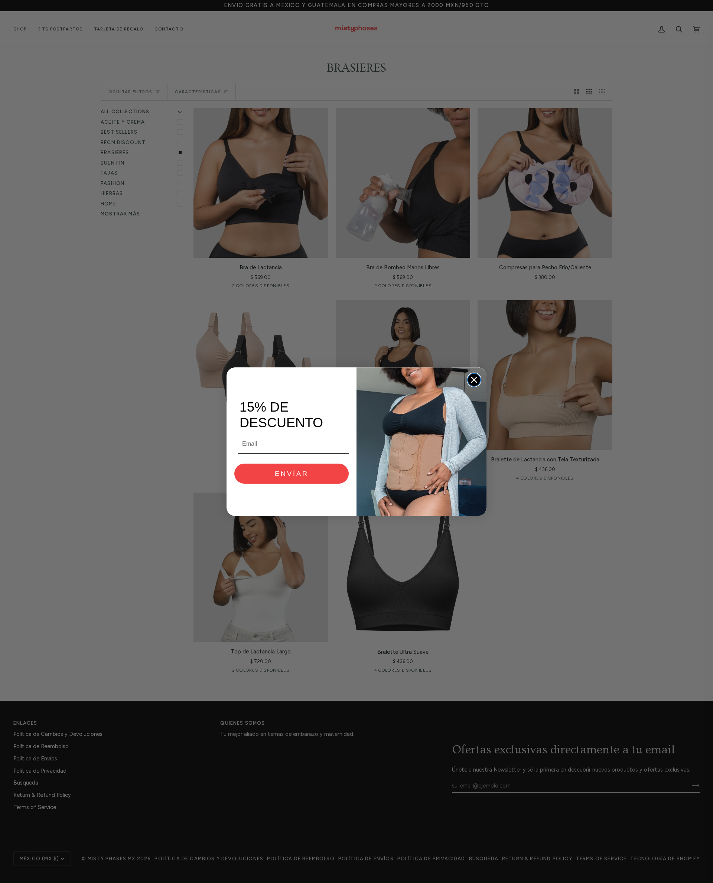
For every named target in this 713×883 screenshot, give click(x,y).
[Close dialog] (474, 379)
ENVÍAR (292, 473)
